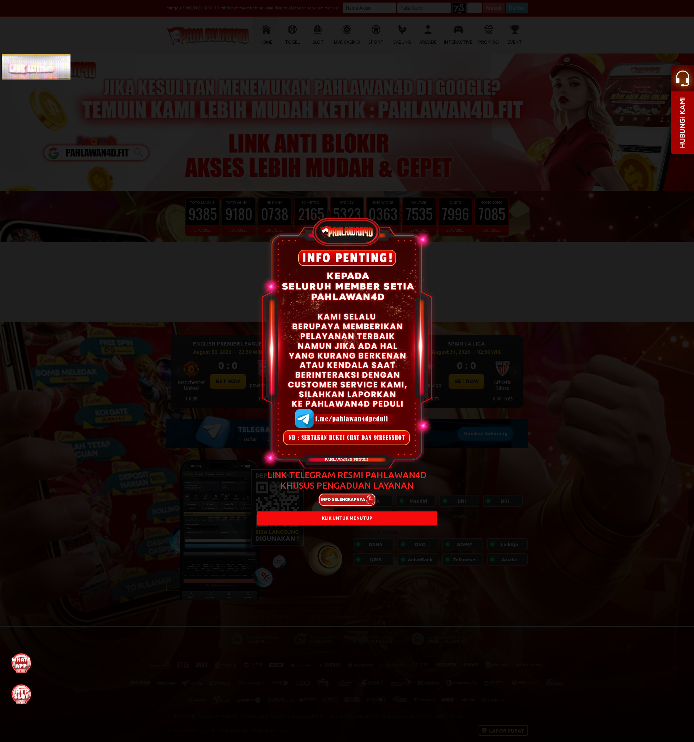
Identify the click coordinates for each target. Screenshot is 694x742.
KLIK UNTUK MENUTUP (347, 518)
